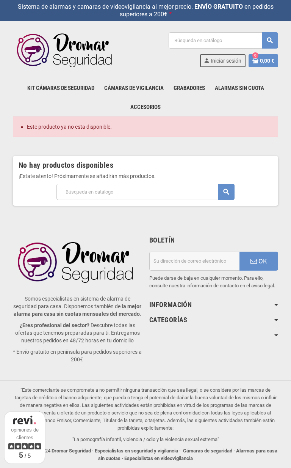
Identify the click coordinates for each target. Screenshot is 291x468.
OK (262, 261)
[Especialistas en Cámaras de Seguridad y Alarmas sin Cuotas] (66, 49)
